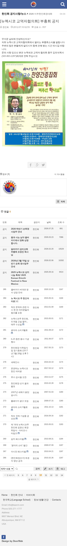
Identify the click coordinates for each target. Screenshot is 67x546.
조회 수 (61, 222)
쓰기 (50, 468)
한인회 (6, 27)
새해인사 (15, 362)
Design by (12, 541)
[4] (17, 301)
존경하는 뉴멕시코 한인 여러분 (19, 370)
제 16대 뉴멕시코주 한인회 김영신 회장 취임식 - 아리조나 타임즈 (20, 429)
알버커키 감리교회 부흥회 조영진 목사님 (20, 252)
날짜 (49, 222)
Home (4, 494)
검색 (38, 468)
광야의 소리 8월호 (19, 330)
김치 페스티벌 (17, 439)
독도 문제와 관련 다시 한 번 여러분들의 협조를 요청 (20, 310)
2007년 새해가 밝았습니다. (20, 394)
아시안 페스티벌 (18, 451)
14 (62, 475)
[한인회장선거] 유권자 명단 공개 (20, 459)
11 (46, 475)
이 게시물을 (59, 174)
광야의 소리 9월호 (19, 407)
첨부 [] (6, 174)
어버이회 (30, 494)
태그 (62, 468)
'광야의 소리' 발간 (19, 445)
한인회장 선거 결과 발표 (20, 385)
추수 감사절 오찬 (18, 377)
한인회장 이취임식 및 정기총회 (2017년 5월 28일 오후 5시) (19, 352)
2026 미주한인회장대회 (40, 13)
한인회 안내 (17, 494)
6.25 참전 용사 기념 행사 (20, 340)
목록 (63, 201)
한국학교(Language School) (16, 499)
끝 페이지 (32, 479)
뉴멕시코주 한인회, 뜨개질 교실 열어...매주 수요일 (20, 321)
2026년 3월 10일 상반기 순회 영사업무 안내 (20, 263)
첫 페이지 (10, 475)
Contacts (56, 499)
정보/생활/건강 (41, 499)
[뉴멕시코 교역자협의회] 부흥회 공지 (29, 21)
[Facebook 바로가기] (4, 536)
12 (51, 475)
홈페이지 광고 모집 (20, 400)
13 (56, 475)
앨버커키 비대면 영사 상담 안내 (20, 291)
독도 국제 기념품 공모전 (20, 417)
